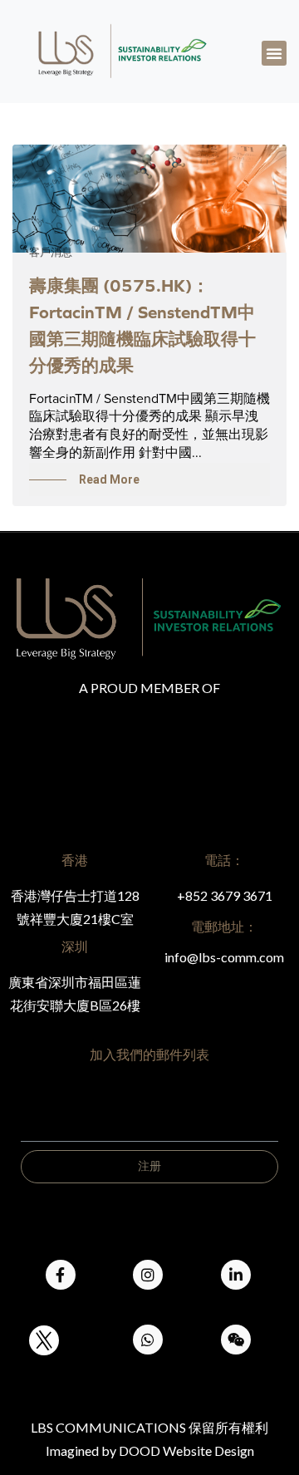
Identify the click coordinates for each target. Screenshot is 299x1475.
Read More (109, 479)
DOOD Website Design (186, 1450)
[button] (274, 53)
